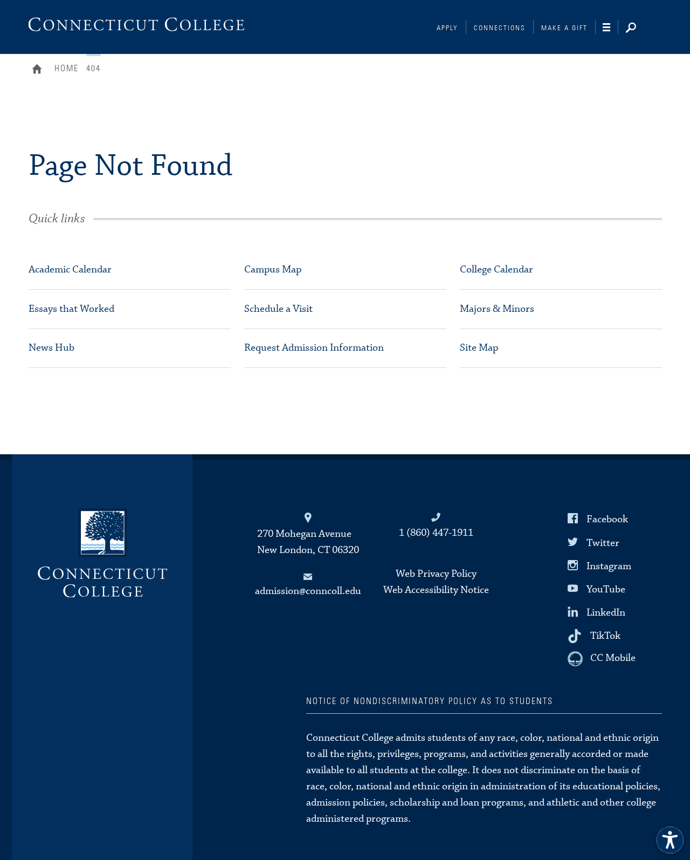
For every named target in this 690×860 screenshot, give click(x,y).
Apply (447, 28)
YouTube (605, 589)
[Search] (639, 28)
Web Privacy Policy (436, 574)
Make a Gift (564, 28)
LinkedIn (605, 612)
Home (40, 70)
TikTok (605, 636)
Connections (500, 28)
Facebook (607, 519)
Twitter (602, 542)
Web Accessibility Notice (436, 590)
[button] (670, 840)
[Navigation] (610, 27)
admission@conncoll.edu (308, 591)
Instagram (608, 565)
